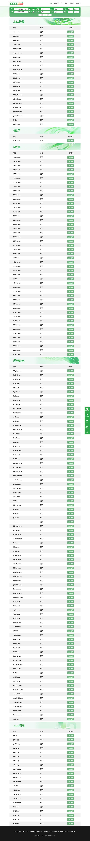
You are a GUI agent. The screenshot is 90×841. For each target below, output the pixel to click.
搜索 (42, 15)
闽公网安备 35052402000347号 (66, 831)
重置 (48, 15)
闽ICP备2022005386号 (50, 831)
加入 (69, 32)
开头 (31, 9)
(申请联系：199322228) (48, 836)
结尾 (35, 9)
